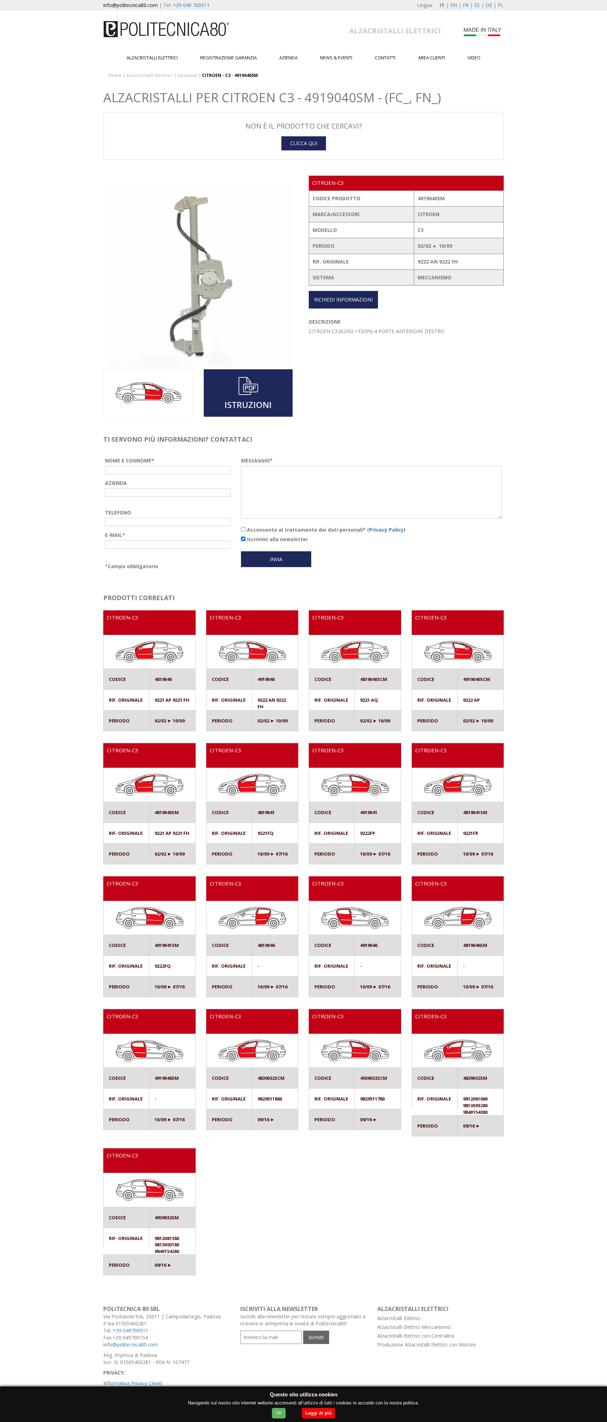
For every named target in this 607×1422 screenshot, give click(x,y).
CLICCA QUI (303, 143)
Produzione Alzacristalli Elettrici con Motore (426, 1344)
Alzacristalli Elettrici (398, 1318)
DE (488, 5)
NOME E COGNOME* (129, 460)
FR (466, 5)
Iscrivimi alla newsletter (277, 539)
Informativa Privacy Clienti (132, 1383)
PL (501, 5)
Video (474, 57)
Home (115, 75)
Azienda (288, 57)
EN (453, 5)
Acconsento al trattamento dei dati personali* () (325, 529)
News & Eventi (336, 57)
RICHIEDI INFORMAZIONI (343, 299)
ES (477, 5)
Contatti (385, 57)
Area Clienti (431, 57)
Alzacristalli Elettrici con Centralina (415, 1335)
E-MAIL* (115, 535)
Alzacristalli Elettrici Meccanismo (414, 1327)
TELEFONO (118, 512)
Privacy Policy (386, 529)
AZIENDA (116, 483)
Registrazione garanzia (228, 57)
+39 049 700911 (191, 5)
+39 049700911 (130, 1330)
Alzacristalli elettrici (152, 57)
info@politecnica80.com (130, 5)
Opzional (187, 75)
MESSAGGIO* (257, 460)
